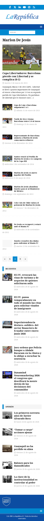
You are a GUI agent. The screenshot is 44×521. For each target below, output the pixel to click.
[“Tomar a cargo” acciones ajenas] (7, 432)
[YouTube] (24, 7)
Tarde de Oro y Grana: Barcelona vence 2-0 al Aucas (27, 120)
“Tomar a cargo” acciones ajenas (23, 431)
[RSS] (34, 7)
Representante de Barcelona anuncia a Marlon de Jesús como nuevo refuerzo (26, 137)
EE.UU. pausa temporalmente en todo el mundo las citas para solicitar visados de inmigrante (27, 303)
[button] (40, 27)
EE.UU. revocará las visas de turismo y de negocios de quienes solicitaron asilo (26, 279)
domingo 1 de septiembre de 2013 (19, 194)
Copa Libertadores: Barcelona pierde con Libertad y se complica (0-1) (21, 76)
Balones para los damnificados (23, 464)
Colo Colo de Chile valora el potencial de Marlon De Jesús (27, 204)
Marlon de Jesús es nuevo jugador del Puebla (25, 174)
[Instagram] (29, 7)
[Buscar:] (22, 32)
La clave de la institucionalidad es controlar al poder (25, 479)
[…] (31, 98)
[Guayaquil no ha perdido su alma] (7, 448)
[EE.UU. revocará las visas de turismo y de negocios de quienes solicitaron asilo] (7, 277)
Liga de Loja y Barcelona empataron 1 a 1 (25, 106)
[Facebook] (10, 7)
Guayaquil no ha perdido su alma (23, 447)
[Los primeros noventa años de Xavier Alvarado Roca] (7, 415)
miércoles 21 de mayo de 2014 (17, 178)
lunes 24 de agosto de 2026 (27, 422)
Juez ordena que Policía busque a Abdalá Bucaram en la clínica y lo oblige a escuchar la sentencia (27, 353)
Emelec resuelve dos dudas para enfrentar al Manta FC (26, 242)
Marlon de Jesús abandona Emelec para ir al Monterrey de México (26, 189)
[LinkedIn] (19, 7)
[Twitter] (15, 7)
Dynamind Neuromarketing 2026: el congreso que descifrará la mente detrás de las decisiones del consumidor (27, 381)
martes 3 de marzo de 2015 (16, 83)
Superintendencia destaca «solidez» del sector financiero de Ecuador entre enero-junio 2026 (26, 328)
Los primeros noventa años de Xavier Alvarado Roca (27, 415)
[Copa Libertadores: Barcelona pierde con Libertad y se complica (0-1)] (22, 57)
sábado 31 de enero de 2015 (28, 110)
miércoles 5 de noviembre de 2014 (19, 164)
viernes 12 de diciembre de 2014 (18, 143)
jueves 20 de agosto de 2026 (28, 469)
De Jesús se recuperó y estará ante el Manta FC (27, 225)
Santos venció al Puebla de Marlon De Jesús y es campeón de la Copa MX (28, 159)
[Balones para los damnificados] (7, 465)
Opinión (10, 407)
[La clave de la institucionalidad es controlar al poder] (7, 479)
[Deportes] (7, 107)
